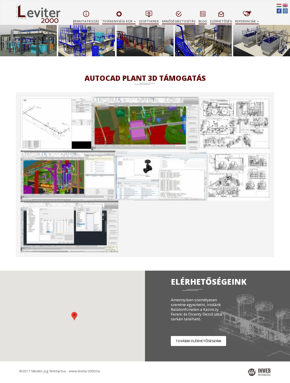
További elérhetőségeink (198, 341)
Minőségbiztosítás (178, 21)
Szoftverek (149, 21)
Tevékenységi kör (117, 21)
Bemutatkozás (86, 21)
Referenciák (246, 21)
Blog (202, 21)
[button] (268, 46)
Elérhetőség (221, 21)
